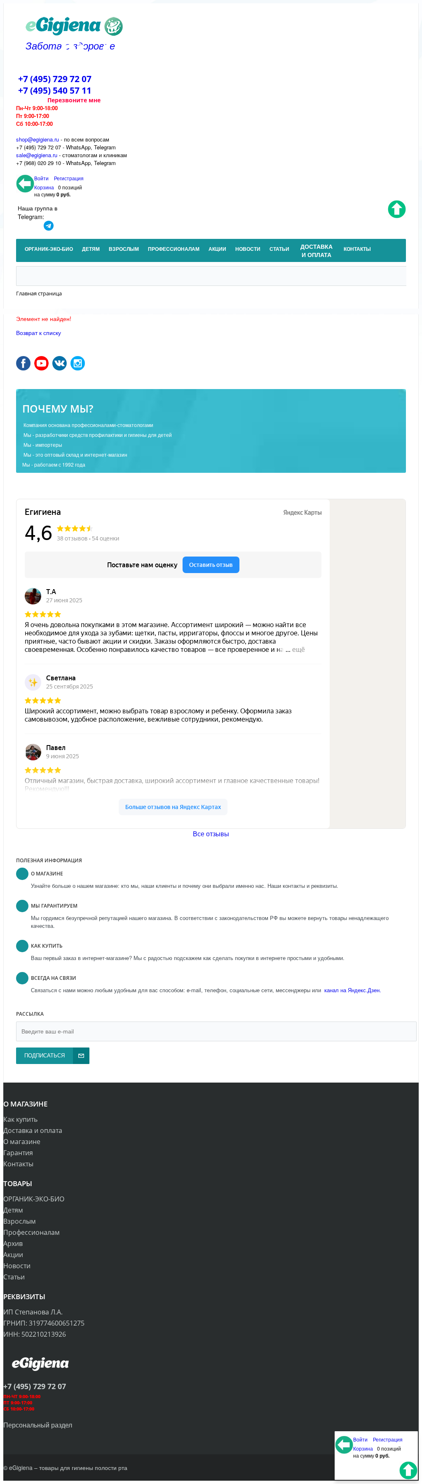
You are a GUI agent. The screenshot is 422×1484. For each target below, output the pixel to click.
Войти (42, 178)
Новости (16, 1265)
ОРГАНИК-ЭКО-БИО (33, 1198)
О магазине (21, 1141)
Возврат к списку (38, 332)
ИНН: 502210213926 (34, 1334)
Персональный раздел (37, 1425)
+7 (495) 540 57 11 (54, 90)
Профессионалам (31, 1232)
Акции (13, 1254)
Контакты (18, 1163)
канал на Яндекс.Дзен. (352, 990)
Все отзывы (211, 833)
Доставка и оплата (32, 1130)
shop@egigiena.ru (37, 139)
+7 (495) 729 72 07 (54, 79)
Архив (13, 1243)
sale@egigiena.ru (36, 155)
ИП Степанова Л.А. (33, 1311)
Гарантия (18, 1152)
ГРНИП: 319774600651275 (43, 1323)
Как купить (20, 1119)
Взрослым (19, 1221)
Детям (13, 1210)
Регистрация (69, 178)
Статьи (14, 1276)
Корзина (44, 187)
